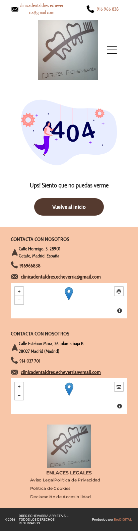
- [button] (19, 300)
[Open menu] (112, 50)
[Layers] (119, 291)
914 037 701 (29, 361)
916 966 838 (108, 9)
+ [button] (19, 291)
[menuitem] (42, 481)
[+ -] (69, 300)
